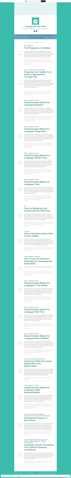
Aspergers (29, 431)
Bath (33, 323)
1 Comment (26, 200)
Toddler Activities (42, 93)
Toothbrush (34, 407)
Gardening (50, 142)
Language (26, 60)
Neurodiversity (40, 414)
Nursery (25, 117)
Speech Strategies (38, 118)
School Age (37, 377)
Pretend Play (43, 92)
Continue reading (46, 56)
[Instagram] (34, 31)
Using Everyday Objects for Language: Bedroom (37, 103)
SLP (51, 92)
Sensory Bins (47, 92)
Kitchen (25, 170)
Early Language (28, 45)
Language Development (32, 60)
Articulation (29, 377)
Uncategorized (28, 442)
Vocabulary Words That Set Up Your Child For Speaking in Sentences (39, 447)
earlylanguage (50, 349)
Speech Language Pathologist (42, 60)
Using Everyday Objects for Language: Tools (37, 183)
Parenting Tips (45, 247)
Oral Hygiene (38, 405)
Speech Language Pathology (34, 93)
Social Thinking (49, 271)
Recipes (25, 171)
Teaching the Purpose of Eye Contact (35, 419)
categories (38, 116)
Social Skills (26, 93)
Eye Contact (32, 414)
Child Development (30, 59)
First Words (40, 461)
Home (19, 35)
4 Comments (26, 251)
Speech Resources (35, 406)
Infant (51, 59)
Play (25, 206)
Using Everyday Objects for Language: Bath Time (37, 310)
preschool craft (41, 117)
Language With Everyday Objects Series (45, 35)
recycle (35, 351)
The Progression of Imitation (37, 48)
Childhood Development (37, 349)
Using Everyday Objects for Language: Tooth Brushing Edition (37, 390)
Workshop (39, 199)
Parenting (45, 222)
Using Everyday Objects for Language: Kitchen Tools (37, 156)
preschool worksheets (48, 117)
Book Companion (30, 271)
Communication (30, 461)
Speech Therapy (45, 118)
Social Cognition (47, 431)
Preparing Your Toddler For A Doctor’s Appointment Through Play (38, 74)
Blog (23, 35)
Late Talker (44, 461)
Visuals (47, 93)
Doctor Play (29, 91)
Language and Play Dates (35, 26)
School (26, 359)
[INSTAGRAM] (34, 473)
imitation (48, 59)
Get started (43, 1)
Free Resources (30, 35)
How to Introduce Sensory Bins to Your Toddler (38, 234)
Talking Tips (43, 462)
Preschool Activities (36, 92)
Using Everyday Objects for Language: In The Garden (37, 284)
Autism (26, 414)
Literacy (39, 271)
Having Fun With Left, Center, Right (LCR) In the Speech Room (38, 363)
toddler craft (33, 120)
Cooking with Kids (36, 169)
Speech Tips (50, 248)
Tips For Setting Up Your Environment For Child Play (37, 209)
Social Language (29, 415)
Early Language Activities (31, 69)
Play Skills (51, 222)
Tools (36, 199)
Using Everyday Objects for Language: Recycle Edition (37, 337)
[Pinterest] (36, 31)
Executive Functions (47, 91)
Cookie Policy (19, 476)
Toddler (28, 63)
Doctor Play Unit (34, 91)
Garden (46, 142)
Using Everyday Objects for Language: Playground (37, 130)
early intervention (37, 59)
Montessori (41, 222)
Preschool (42, 69)
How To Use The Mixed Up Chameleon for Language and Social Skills (38, 261)
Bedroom (34, 116)
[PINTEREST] (36, 473)
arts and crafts (29, 116)
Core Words (35, 461)
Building (34, 195)
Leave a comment (27, 64)
